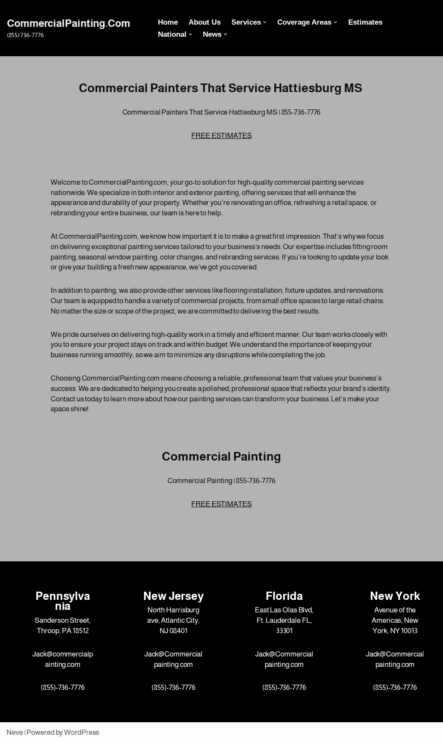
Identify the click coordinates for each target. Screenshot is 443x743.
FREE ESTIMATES (221, 135)
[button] (265, 22)
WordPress (81, 732)
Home (168, 22)
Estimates (365, 22)
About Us (205, 22)
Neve (14, 732)
